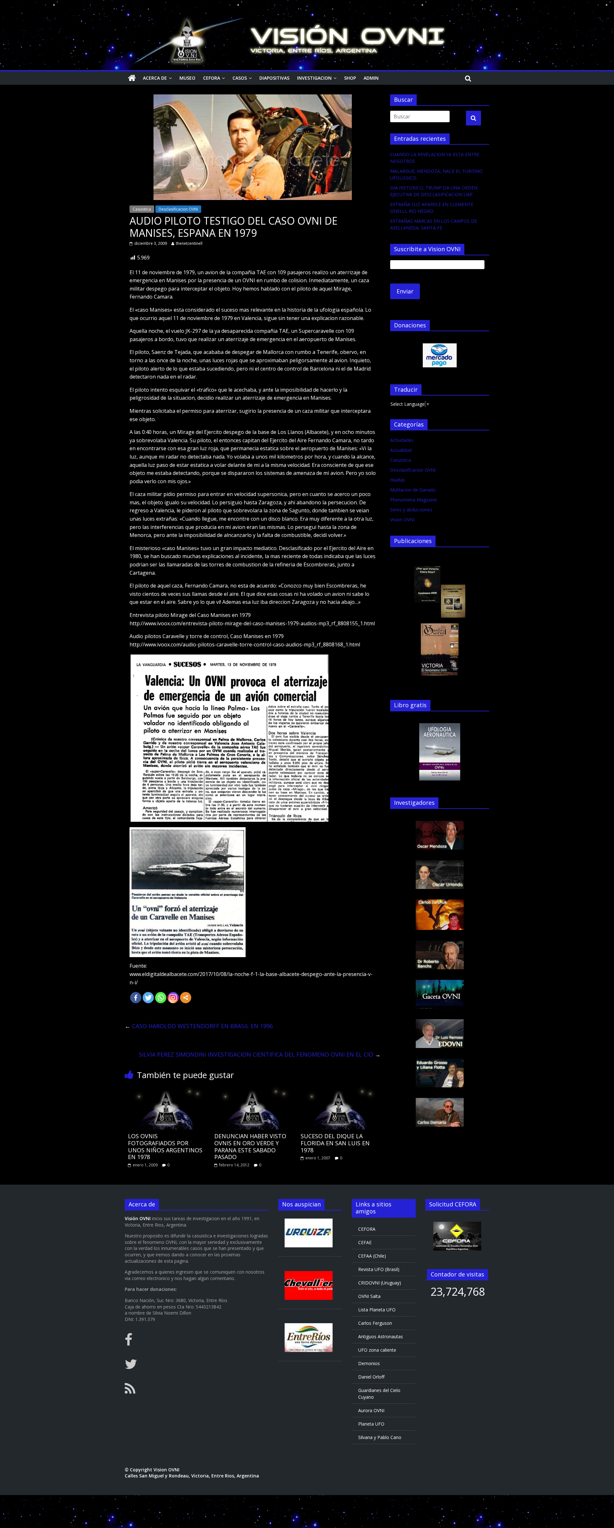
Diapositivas (274, 78)
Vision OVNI (402, 519)
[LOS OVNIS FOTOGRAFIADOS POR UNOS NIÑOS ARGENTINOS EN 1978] (166, 1089)
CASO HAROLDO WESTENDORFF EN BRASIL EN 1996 (199, 1026)
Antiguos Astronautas (380, 1336)
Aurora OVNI (371, 1410)
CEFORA (211, 78)
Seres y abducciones (411, 510)
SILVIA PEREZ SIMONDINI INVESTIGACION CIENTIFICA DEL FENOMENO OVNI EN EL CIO (260, 1054)
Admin (371, 78)
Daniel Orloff (371, 1377)
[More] (185, 997)
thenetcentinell (189, 243)
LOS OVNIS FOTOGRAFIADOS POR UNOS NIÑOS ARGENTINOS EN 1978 (165, 1146)
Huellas (397, 480)
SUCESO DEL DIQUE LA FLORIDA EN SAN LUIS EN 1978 (335, 1143)
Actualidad (401, 450)
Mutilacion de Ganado (413, 490)
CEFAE (365, 1242)
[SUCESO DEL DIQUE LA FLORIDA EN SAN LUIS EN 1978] (339, 1089)
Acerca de (155, 78)
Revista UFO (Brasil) (378, 1269)
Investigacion (314, 78)
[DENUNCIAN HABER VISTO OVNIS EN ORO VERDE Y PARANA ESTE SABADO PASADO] (252, 1089)
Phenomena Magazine (413, 500)
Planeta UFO (371, 1424)
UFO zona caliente (377, 1350)
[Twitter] (148, 997)
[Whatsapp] (160, 997)
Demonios (369, 1363)
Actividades (401, 440)
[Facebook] (135, 997)
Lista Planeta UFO (377, 1310)
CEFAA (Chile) (372, 1256)
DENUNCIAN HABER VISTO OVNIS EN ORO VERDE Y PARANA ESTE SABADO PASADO (250, 1146)
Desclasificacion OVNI (178, 209)
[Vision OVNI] (132, 78)
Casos (239, 78)
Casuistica (142, 209)
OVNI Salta (369, 1296)
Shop (350, 78)
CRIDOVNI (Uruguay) (379, 1283)
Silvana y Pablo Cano (379, 1437)
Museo (187, 78)
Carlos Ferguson (375, 1323)
